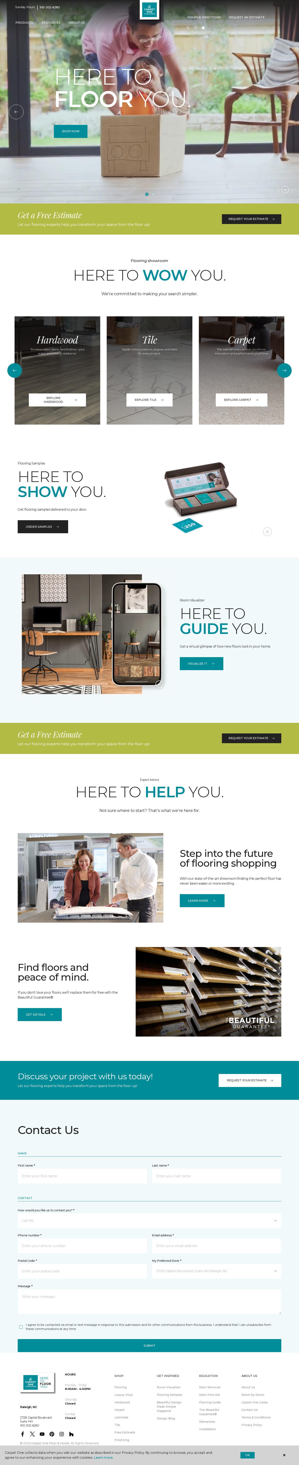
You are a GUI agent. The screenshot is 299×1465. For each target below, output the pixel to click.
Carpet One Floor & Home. (50, 1443)
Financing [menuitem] (122, 1440)
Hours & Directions (204, 17)
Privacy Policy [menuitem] (251, 1425)
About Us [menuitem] (248, 1387)
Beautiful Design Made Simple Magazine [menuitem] (169, 1407)
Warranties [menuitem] (207, 1421)
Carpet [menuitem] (119, 1410)
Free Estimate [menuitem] (125, 1432)
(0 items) (203, 27)
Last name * (160, 1165)
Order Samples (39, 527)
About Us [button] (77, 22)
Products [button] (24, 22)
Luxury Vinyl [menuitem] (124, 1395)
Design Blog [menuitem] (166, 1418)
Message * (25, 1286)
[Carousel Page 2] (153, 194)
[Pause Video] (285, 190)
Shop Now (71, 131)
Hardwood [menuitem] (122, 1402)
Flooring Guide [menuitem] (210, 1402)
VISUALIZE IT (197, 663)
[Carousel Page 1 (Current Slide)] (147, 194)
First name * (26, 1165)
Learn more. (103, 1458)
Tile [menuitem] (117, 1425)
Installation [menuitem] (207, 1429)
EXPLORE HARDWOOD (53, 400)
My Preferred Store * (166, 1260)
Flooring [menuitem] (121, 1387)
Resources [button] (50, 22)
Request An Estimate (247, 17)
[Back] (16, 112)
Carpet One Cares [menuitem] (254, 1402)
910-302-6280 (50, 7)
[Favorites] (196, 28)
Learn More (198, 900)
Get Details (36, 1014)
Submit (149, 1345)
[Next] (282, 112)
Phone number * (29, 1235)
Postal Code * (27, 1260)
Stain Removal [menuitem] (209, 1387)
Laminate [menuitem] (121, 1417)
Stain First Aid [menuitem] (209, 1395)
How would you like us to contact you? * (46, 1210)
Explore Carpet (237, 400)
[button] (188, 28)
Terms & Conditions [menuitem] (256, 1417)
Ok (247, 1455)
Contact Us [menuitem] (249, 1410)
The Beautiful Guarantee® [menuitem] (209, 1412)
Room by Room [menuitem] (252, 1395)
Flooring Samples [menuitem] (169, 1395)
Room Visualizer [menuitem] (169, 1387)
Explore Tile (145, 400)
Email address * (163, 1235)
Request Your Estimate (248, 219)
